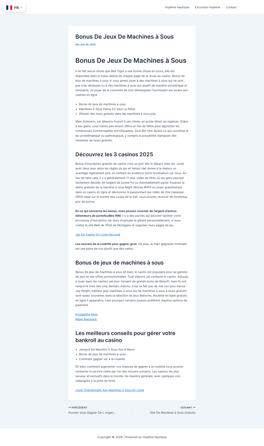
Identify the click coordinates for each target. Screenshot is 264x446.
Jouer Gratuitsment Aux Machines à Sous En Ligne (109, 390)
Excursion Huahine (207, 7)
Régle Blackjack (86, 319)
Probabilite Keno (86, 314)
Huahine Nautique (177, 7)
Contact (231, 7)
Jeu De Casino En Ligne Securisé (97, 234)
